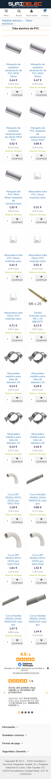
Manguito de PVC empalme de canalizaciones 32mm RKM (38, 134)
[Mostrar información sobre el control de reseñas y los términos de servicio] (48, 668)
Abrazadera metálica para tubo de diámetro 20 (13, 378)
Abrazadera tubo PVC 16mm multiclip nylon (37, 194)
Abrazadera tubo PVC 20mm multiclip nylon (13, 258)
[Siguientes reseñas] (47, 693)
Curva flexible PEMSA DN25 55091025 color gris (38, 620)
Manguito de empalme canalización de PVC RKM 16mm (13, 70)
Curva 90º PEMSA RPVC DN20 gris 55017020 (38, 559)
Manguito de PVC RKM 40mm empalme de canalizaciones (13, 197)
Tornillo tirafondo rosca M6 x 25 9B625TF (37, 317)
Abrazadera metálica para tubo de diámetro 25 (37, 378)
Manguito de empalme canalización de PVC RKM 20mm (37, 70)
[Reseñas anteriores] (4, 693)
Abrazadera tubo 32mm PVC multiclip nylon (13, 315)
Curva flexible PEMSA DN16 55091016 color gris (38, 499)
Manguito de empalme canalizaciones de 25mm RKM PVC (13, 134)
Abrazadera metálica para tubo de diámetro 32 (13, 438)
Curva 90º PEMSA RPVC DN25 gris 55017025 (13, 559)
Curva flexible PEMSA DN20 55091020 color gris (13, 620)
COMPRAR (17, 95)
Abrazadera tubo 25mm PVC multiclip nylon (37, 258)
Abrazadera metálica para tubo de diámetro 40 (37, 438)
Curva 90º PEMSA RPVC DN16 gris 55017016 (13, 499)
